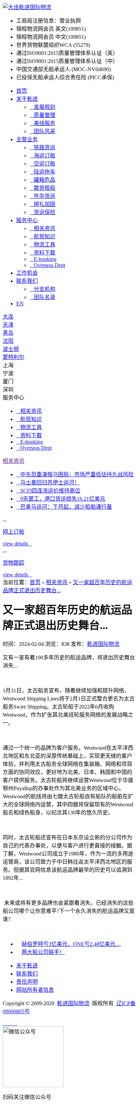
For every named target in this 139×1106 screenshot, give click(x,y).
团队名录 (42, 297)
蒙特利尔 (13, 357)
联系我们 (27, 281)
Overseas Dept (47, 265)
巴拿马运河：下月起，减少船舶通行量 (64, 507)
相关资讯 (42, 228)
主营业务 (27, 139)
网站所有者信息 (35, 990)
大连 (8, 317)
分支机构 (42, 289)
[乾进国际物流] (27, 7)
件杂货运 (42, 196)
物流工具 (42, 244)
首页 (21, 91)
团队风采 (42, 131)
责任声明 (27, 982)
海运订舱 (42, 155)
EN (20, 303)
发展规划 (42, 107)
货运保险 (42, 212)
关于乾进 (27, 99)
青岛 (8, 333)
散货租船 (42, 188)
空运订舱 (42, 164)
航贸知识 (42, 236)
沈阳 (8, 341)
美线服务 (42, 123)
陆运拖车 (42, 172)
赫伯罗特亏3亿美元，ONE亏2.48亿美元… (71, 944)
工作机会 (27, 273)
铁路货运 (42, 147)
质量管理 (42, 115)
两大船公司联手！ (43, 952)
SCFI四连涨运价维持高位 (48, 491)
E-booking (43, 259)
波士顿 (11, 349)
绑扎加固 (42, 204)
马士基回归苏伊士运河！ (48, 482)
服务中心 (27, 220)
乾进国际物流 (103, 644)
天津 (8, 325)
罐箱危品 (42, 180)
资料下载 (42, 253)
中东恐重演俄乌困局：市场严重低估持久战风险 (75, 474)
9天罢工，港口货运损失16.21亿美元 (60, 499)
